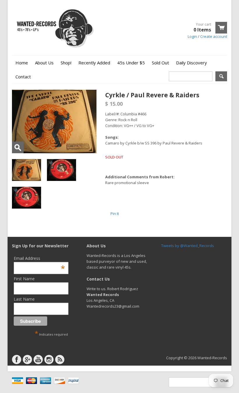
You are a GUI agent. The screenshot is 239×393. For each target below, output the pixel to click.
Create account (213, 36)
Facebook (16, 359)
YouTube (38, 359)
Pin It (114, 213)
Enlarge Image (18, 147)
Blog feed (59, 359)
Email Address (39, 258)
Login (192, 36)
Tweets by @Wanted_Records (187, 245)
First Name (24, 278)
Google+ (27, 359)
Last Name (24, 299)
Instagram (49, 359)
